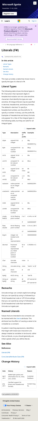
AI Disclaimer (6, 410)
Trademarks (5, 418)
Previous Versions (18, 410)
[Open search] (29, 21)
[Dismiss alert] (34, 3)
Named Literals (8, 69)
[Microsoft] (19, 21)
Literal (18, 318)
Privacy (13, 413)
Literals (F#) (6, 352)
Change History (8, 74)
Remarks (6, 66)
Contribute (5, 413)
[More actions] (34, 44)
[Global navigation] (2, 21)
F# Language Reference (14, 44)
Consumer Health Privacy (10, 415)
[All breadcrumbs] (3, 44)
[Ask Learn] (31, 44)
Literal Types (7, 64)
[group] (19, 208)
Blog (27, 410)
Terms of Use (26, 415)
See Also (6, 71)
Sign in (34, 21)
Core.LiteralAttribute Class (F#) (13, 357)
